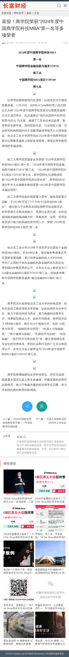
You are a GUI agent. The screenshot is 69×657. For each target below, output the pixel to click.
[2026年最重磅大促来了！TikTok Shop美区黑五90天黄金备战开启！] (50, 482)
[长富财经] (15, 5)
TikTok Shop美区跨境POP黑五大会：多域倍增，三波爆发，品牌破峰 (18, 501)
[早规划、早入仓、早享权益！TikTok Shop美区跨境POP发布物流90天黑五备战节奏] (50, 518)
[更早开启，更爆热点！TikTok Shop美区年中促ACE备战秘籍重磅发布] (19, 589)
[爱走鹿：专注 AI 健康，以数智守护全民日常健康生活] (50, 625)
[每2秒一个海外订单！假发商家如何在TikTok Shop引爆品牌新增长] (19, 554)
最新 (29, 13)
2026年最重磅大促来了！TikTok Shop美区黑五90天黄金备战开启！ (50, 501)
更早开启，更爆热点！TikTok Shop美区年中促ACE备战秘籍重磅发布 (18, 608)
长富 (11, 43)
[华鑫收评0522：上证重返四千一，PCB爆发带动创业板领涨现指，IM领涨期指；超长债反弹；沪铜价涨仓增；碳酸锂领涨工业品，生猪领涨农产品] (50, 589)
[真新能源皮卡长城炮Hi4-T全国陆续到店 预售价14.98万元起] (50, 554)
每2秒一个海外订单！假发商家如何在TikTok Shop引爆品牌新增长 (18, 572)
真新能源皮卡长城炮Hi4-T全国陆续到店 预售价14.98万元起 (50, 572)
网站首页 (19, 13)
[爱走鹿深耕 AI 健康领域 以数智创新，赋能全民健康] (19, 625)
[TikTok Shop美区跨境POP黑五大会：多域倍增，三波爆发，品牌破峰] (19, 482)
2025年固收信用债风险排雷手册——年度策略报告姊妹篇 (17, 423)
